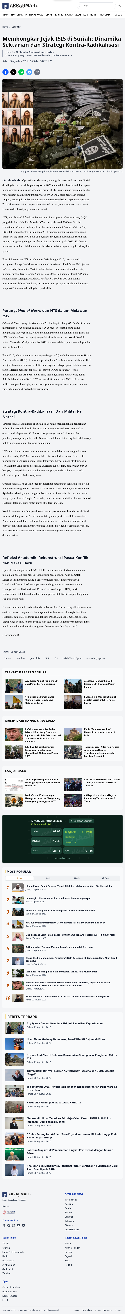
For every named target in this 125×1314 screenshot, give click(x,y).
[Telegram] (23, 1225)
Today (19, 878)
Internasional (71, 1200)
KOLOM (118, 15)
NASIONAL (17, 15)
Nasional (69, 1204)
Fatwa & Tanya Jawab (13, 1252)
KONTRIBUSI (90, 15)
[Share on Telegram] (29, 72)
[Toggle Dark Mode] (120, 6)
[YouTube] (18, 1225)
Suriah (7, 658)
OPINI (49, 15)
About (76, 1310)
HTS (56, 658)
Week (48, 878)
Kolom (68, 1260)
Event (5, 1300)
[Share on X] (13, 72)
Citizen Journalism (11, 1287)
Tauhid (5, 1243)
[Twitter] (3, 1225)
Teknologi (69, 1221)
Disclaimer (107, 1310)
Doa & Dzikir (8, 1260)
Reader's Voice (9, 1291)
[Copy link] (37, 72)
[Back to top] (118, 1307)
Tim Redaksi (87, 1310)
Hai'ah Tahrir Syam (72, 658)
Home (5, 27)
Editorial (69, 1217)
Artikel (68, 1243)
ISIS (47, 658)
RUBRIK (58, 15)
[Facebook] (8, 1225)
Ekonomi (69, 1225)
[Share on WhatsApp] (21, 72)
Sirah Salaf (7, 1269)
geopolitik (35, 658)
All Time (105, 878)
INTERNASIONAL (34, 15)
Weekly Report (72, 1229)
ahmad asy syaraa (95, 658)
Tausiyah (6, 1273)
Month (77, 878)
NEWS (5, 15)
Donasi (98, 1310)
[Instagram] (13, 1225)
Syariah (6, 1248)
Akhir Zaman (8, 1265)
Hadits (5, 1256)
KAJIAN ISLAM (73, 15)
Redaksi (69, 1265)
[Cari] (80, 5)
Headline (20, 658)
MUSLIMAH (106, 15)
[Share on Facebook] (5, 72)
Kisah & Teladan (72, 1248)
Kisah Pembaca (9, 1296)
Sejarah (68, 1256)
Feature (68, 1212)
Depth (68, 1208)
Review (68, 1252)
